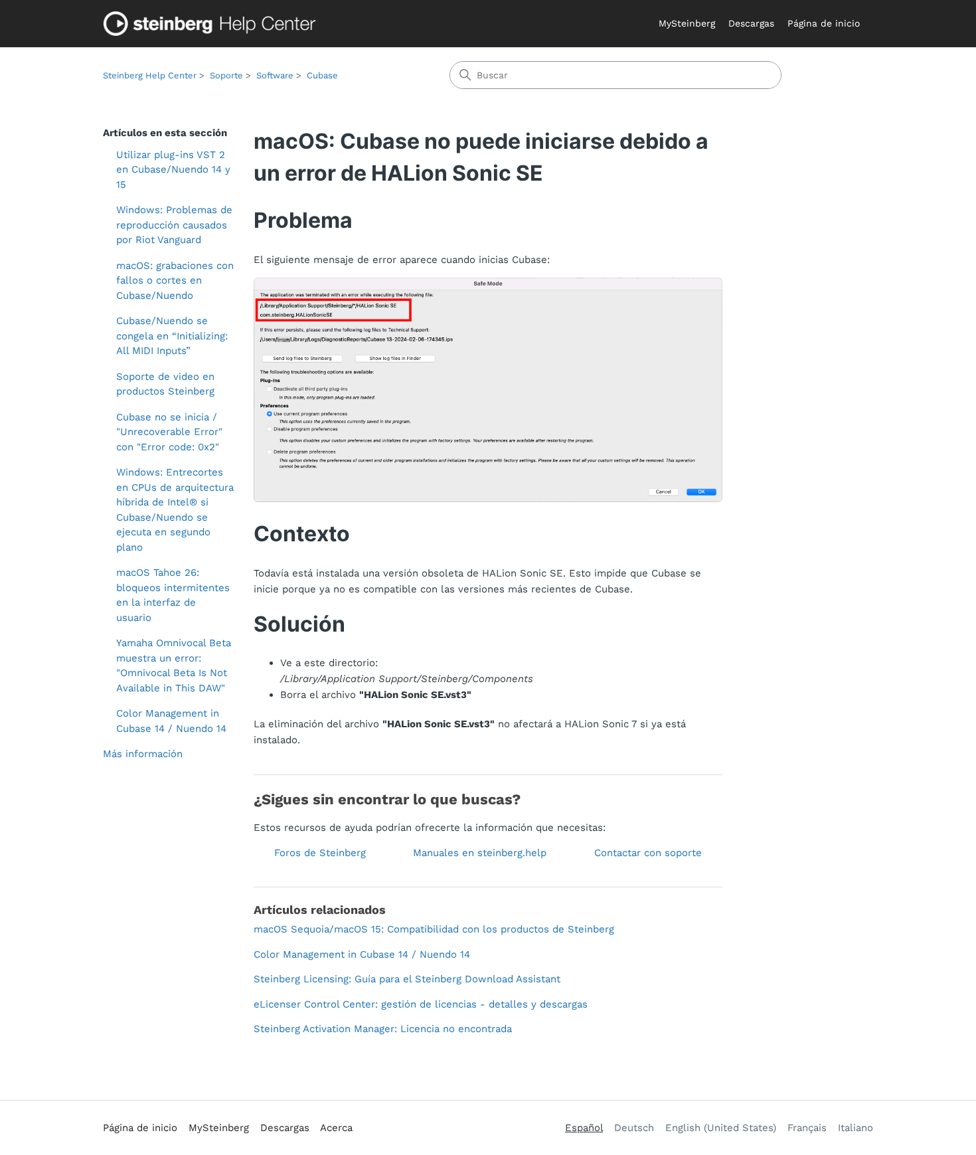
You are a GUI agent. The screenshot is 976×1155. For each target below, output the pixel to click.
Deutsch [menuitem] (634, 1128)
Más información (143, 754)
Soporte (226, 75)
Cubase (322, 75)
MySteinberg (687, 23)
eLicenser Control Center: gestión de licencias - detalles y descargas (421, 1004)
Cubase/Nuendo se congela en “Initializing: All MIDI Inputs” (172, 336)
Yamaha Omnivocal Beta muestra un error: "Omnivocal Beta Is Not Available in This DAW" (173, 665)
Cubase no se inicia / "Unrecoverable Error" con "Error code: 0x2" (169, 432)
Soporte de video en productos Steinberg (165, 384)
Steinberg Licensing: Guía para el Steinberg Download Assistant (407, 979)
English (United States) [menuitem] (720, 1128)
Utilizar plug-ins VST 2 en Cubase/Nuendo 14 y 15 (173, 170)
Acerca (336, 1128)
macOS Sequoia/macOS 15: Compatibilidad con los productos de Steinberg (434, 929)
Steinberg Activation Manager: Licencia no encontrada (383, 1029)
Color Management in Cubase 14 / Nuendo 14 (171, 721)
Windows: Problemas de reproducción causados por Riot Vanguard (174, 225)
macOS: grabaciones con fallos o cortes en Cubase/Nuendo (175, 281)
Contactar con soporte (648, 853)
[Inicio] (212, 23)
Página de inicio (823, 23)
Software (274, 75)
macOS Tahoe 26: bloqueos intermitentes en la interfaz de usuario (173, 595)
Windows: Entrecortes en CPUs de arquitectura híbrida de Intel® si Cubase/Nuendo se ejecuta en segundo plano (175, 509)
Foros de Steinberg (320, 853)
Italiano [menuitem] (855, 1128)
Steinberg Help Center (150, 75)
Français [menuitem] (807, 1128)
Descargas (751, 23)
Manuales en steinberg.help (479, 853)
